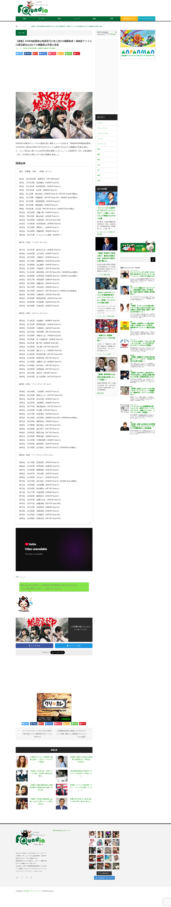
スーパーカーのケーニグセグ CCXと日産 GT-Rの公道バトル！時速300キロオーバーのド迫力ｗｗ (37, 734)
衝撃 (98, 175)
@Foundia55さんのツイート (62, 830)
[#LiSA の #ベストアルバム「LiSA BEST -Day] (100, 834)
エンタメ (42, 18)
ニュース (77, 18)
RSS (31, 877)
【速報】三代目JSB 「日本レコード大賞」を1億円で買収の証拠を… (41, 773)
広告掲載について (129, 18)
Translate (113, 34)
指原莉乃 (46, 48)
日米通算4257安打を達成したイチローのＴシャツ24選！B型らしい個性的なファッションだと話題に (71, 734)
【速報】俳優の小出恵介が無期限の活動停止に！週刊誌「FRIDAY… (81, 759)
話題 (24, 18)
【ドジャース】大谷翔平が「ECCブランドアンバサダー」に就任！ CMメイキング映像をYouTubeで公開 (106, 213)
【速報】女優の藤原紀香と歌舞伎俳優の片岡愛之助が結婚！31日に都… (41, 787)
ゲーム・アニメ (102, 128)
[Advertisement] (113, 10)
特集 (111, 18)
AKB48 (25, 48)
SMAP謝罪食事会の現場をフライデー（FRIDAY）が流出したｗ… (81, 773)
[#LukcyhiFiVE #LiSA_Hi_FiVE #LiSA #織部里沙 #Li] (116, 842)
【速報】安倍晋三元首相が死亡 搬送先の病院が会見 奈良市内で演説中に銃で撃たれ (106, 257)
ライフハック (101, 144)
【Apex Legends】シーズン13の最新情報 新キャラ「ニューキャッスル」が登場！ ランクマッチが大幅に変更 (106, 297)
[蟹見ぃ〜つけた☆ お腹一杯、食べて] (108, 866)
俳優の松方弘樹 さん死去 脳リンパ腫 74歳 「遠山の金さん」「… (81, 801)
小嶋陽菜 (40, 48)
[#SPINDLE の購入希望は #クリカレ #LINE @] (108, 834)
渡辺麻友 (52, 48)
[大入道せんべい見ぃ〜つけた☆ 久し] (116, 850)
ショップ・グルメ (102, 133)
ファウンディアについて (146, 18)
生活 (98, 165)
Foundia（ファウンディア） (33, 891)
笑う (98, 170)
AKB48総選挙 (32, 48)
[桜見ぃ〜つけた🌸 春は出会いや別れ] (108, 850)
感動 (94, 18)
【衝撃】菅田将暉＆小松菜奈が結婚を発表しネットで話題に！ (106, 377)
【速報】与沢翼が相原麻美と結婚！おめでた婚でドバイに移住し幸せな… (41, 801)
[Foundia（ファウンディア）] (32, 8)
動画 (59, 18)
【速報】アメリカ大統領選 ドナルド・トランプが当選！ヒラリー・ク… (81, 787)
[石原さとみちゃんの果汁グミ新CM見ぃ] (116, 858)
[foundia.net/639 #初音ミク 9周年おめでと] (100, 842)
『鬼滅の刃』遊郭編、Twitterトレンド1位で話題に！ (106, 337)
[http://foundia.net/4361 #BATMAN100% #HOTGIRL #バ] (116, 834)
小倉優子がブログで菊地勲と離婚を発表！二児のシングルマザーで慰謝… (41, 759)
